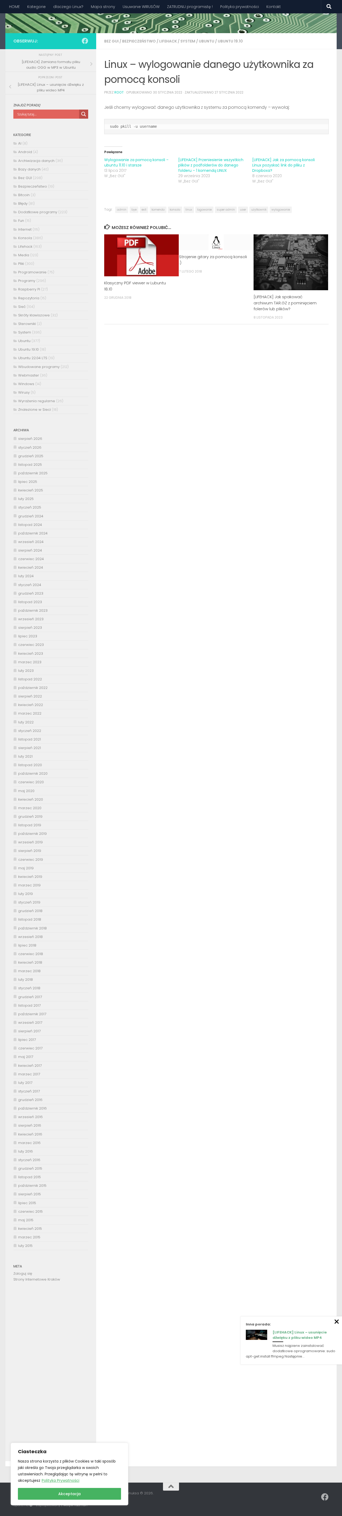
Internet (25, 229)
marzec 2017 (29, 1074)
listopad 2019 (29, 825)
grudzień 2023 (30, 593)
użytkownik (258, 210)
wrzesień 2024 (31, 541)
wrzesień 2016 (30, 1116)
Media (23, 255)
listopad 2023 (30, 601)
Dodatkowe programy (37, 212)
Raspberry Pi (29, 289)
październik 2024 (33, 533)
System (187, 41)
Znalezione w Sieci (34, 409)
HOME (14, 6)
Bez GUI (111, 41)
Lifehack (168, 41)
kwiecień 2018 (30, 962)
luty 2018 (25, 979)
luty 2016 (25, 1151)
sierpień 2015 (29, 1194)
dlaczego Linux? (68, 6)
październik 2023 (33, 610)
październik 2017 (32, 1014)
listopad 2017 (29, 1005)
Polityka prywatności (239, 6)
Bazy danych (29, 169)
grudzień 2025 (30, 456)
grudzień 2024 (30, 516)
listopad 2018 (29, 919)
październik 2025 (33, 473)
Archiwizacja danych (36, 160)
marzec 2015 (29, 1237)
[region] (69, 1474)
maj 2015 (25, 1220)
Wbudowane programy (39, 366)
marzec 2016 (29, 1142)
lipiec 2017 (27, 1039)
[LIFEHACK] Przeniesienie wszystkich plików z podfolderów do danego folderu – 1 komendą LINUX (210, 165)
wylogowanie (280, 210)
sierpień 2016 (29, 1125)
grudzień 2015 (30, 1168)
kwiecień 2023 (30, 653)
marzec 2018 (29, 971)
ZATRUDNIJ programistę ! (190, 6)
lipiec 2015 (27, 1202)
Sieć (22, 306)
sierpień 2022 (30, 696)
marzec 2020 (29, 808)
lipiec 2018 (27, 945)
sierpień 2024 (30, 550)
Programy (26, 280)
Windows (26, 383)
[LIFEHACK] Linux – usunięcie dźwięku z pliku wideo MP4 (300, 1335)
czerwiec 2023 (31, 644)
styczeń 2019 (29, 902)
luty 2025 (26, 498)
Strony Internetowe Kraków (36, 1279)
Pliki (21, 263)
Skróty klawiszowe (34, 315)
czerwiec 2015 (30, 1211)
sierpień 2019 (29, 850)
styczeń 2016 (29, 1159)
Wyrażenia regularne (36, 401)
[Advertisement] (50, 1376)
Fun (21, 220)
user (243, 210)
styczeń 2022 (29, 730)
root (119, 92)
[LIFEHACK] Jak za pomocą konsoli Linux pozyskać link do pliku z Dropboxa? (283, 165)
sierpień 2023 (30, 627)
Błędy (23, 203)
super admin (226, 210)
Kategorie (36, 6)
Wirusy (24, 392)
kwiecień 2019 (30, 876)
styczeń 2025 (29, 507)
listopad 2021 (29, 739)
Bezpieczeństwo (139, 41)
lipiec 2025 (27, 481)
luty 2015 (25, 1245)
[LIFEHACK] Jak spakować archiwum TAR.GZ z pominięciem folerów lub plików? (285, 303)
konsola (175, 210)
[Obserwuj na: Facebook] (85, 41)
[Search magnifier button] (83, 114)
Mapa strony (103, 6)
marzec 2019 (29, 885)
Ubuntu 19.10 (230, 41)
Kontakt (273, 6)
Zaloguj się (22, 1273)
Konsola (25, 238)
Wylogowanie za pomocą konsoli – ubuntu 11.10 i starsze (136, 162)
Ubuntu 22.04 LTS (32, 357)
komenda (158, 210)
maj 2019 (26, 868)
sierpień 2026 (30, 438)
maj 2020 (26, 790)
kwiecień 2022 (30, 704)
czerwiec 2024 (31, 558)
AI (19, 143)
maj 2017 (25, 1056)
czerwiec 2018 (30, 953)
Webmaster (28, 375)
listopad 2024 (30, 524)
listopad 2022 (30, 679)
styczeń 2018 (29, 988)
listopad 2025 (30, 464)
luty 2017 (25, 1082)
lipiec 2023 (27, 636)
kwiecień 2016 (30, 1134)
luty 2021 (25, 756)
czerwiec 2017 (30, 1048)
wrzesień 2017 (30, 1022)
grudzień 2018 (30, 910)
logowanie (204, 210)
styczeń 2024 (29, 584)
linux (188, 210)
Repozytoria (28, 298)
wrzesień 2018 (30, 936)
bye (134, 210)
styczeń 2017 (29, 1091)
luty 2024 (26, 576)
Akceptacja (69, 1493)
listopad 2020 (30, 764)
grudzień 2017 (30, 996)
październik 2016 (32, 1108)
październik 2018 (32, 928)
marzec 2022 (29, 713)
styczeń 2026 (29, 447)
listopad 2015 (29, 1177)
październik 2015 (32, 1185)
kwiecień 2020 (30, 799)
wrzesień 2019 (30, 842)
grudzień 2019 (30, 816)
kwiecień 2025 (30, 490)
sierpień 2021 (29, 747)
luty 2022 (26, 722)
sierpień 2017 (29, 1031)
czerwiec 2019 (30, 859)
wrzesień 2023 (31, 619)
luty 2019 (25, 893)
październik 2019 (32, 833)
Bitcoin (24, 194)
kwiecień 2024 (30, 567)
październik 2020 (33, 773)
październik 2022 (33, 687)
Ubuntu (206, 41)
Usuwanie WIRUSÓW (141, 6)
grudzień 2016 (30, 1099)
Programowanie (32, 272)
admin (121, 210)
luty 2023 (26, 670)
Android (25, 151)
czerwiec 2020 (31, 782)
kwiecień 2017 (30, 1065)
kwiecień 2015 (30, 1228)
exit (144, 210)
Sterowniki (27, 323)
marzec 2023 (29, 662)
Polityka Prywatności (60, 1480)
